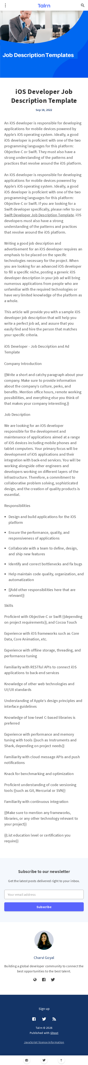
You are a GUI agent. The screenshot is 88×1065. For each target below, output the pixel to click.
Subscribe (44, 907)
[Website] (35, 980)
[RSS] (54, 1019)
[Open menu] (5, 5)
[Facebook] (26, 1060)
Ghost (54, 1033)
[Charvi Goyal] (44, 940)
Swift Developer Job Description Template (39, 214)
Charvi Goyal (44, 957)
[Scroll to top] (61, 1060)
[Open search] (82, 5)
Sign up (44, 1008)
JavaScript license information (44, 1042)
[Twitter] (44, 1060)
